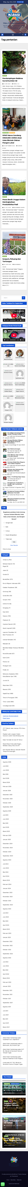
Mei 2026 (5, 774)
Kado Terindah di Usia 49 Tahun (12, 740)
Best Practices (7, 635)
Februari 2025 (7, 835)
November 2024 (8, 847)
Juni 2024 (6, 868)
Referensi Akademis (9, 674)
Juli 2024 (5, 864)
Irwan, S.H (16, 83)
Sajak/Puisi (6, 693)
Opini (4, 657)
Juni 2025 (6, 819)
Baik (7, 527)
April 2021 (6, 1023)
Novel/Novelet (7, 653)
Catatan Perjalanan (8, 587)
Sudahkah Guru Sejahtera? (11, 1039)
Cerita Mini (6, 595)
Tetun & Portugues (8, 697)
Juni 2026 (6, 770)
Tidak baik (9, 539)
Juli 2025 (5, 815)
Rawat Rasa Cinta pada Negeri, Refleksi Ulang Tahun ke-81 (13, 1140)
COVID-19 (6, 604)
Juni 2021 (6, 1015)
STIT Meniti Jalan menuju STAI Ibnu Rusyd (12, 1088)
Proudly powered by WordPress (10, 1174)
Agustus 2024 (7, 860)
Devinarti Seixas (8, 372)
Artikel (4, 75)
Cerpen (5, 599)
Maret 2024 (6, 880)
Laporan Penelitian (8, 632)
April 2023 (6, 925)
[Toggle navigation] (13, 35)
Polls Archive (7, 549)
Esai (4, 612)
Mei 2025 (5, 823)
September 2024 (8, 856)
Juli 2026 (5, 766)
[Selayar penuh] (23, 320)
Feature (5, 616)
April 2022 (6, 974)
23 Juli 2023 (7, 207)
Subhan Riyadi (8, 391)
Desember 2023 (7, 892)
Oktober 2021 (7, 998)
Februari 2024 (7, 884)
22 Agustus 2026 (10, 1090)
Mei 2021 (5, 1019)
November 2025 (8, 798)
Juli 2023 (5, 913)
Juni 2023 (6, 917)
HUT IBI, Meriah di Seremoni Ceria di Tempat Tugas (13, 1051)
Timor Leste (6, 701)
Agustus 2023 (7, 909)
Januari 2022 (7, 986)
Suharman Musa (20, 357)
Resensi (5, 689)
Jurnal (5, 680)
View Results (14, 545)
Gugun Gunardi (20, 391)
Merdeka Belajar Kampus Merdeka (13, 648)
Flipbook (5, 620)
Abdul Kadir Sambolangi (16, 458)
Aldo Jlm (12, 502)
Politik (4, 670)
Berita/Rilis (5, 132)
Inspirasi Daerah (8, 384)
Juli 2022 (5, 962)
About (8, 1179)
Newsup (24, 1174)
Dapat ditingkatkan (11, 535)
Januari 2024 (7, 888)
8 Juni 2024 (7, 83)
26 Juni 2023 (8, 264)
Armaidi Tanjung (8, 422)
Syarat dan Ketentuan (14, 1183)
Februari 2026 (7, 786)
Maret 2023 (6, 929)
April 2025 (6, 827)
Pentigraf (5, 666)
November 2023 (8, 896)
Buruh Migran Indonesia (10, 583)
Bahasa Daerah (7, 564)
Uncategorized (7, 706)
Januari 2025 (7, 839)
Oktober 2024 (7, 851)
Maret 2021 (6, 1027)
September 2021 (8, 1002)
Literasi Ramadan (8, 639)
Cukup (8, 531)
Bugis (4, 566)
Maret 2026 (6, 782)
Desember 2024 (8, 843)
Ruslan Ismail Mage (20, 365)
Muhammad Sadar (19, 207)
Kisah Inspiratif (7, 628)
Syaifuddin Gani (20, 378)
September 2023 (8, 905)
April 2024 (6, 876)
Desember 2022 (7, 941)
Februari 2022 (7, 982)
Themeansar (15, 1176)
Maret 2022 (6, 978)
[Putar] (5, 320)
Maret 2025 (6, 831)
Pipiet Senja (6, 718)
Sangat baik (9, 523)
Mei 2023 (5, 921)
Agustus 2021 (7, 1006)
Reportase (12, 132)
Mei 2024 (5, 872)
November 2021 (7, 994)
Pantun (5, 661)
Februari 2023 (7, 933)
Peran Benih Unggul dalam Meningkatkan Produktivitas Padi (13, 202)
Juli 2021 (5, 1011)
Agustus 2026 (7, 762)
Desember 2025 (7, 794)
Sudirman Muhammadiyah (17, 436)
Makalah (5, 643)
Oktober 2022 (7, 949)
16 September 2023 (9, 145)
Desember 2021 (7, 990)
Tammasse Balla (19, 404)
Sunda (5, 574)
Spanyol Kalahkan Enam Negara (13, 1058)
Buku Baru (13, 1179)
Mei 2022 (5, 970)
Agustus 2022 (7, 958)
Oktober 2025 (7, 803)
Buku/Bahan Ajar (8, 676)
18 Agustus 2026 (10, 1108)
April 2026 (6, 778)
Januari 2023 (7, 937)
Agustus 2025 (7, 811)
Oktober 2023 (7, 900)
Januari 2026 (7, 790)
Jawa (4, 570)
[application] (14, 315)
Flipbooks (19, 1179)
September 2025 (8, 807)
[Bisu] (20, 320)
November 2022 (8, 945)
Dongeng (5, 608)
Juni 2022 (6, 966)
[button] (22, 34)
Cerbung (5, 591)
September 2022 (8, 953)
